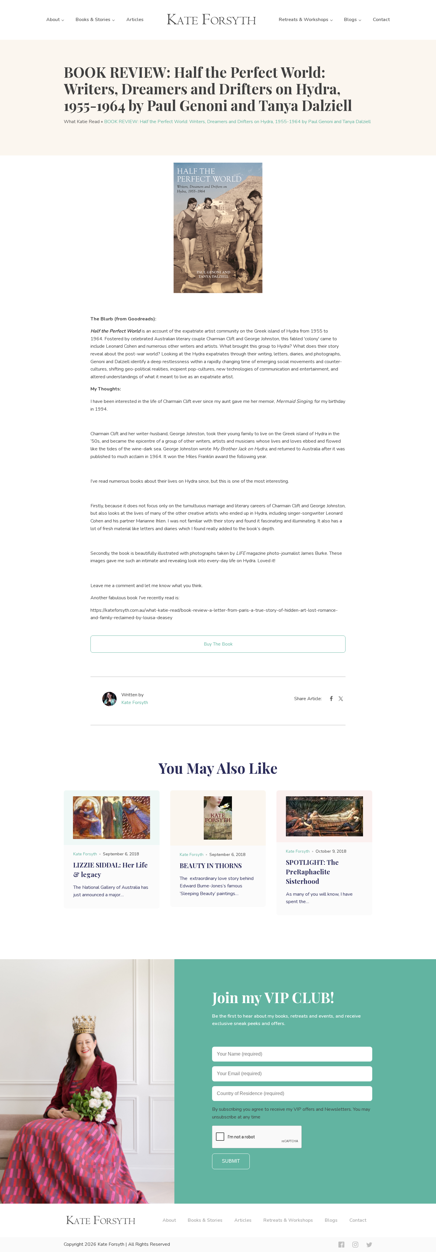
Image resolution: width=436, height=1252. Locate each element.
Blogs (350, 19)
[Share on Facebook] (331, 700)
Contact (381, 19)
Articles (135, 19)
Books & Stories (93, 19)
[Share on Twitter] (341, 700)
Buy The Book (218, 644)
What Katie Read (82, 121)
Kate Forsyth (134, 702)
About (53, 19)
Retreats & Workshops (303, 19)
